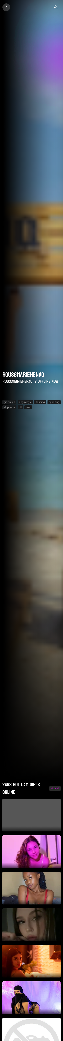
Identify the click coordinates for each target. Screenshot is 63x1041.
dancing (40, 402)
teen (28, 407)
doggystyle (25, 402)
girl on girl (9, 402)
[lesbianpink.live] (6, 7)
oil (20, 407)
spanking (54, 402)
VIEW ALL (55, 788)
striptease (9, 407)
